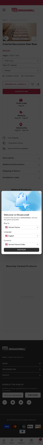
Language (8, 232)
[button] (21, 227)
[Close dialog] (40, 192)
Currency (7, 240)
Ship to (6, 223)
